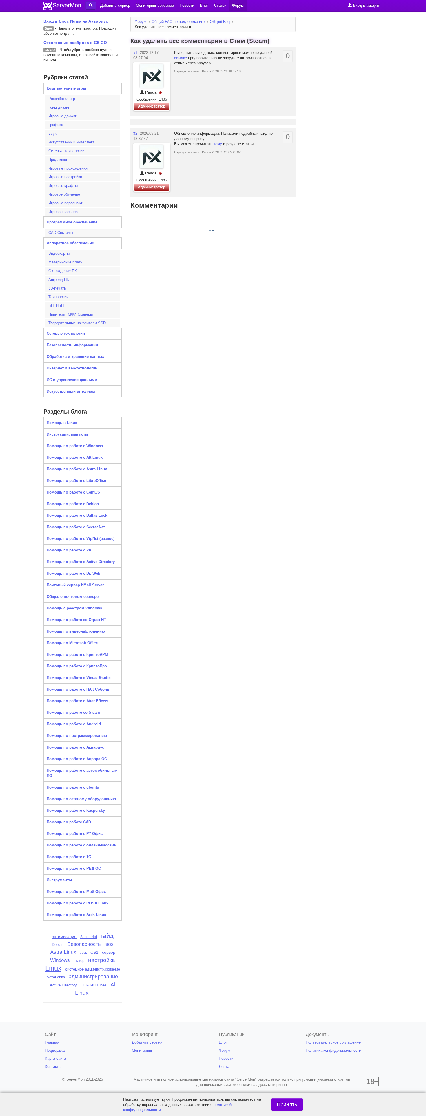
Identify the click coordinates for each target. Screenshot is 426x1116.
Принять (287, 1104)
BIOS (109, 944)
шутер (79, 960)
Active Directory (63, 985)
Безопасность (84, 944)
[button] (90, 5)
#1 (135, 52)
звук (83, 953)
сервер (108, 952)
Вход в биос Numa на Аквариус (75, 21)
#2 (135, 133)
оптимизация (64, 936)
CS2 (94, 952)
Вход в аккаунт (366, 5)
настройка (101, 960)
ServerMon (67, 5)
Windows (60, 960)
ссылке (181, 58)
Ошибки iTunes (94, 985)
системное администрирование (92, 969)
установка (56, 977)
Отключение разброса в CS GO (75, 42)
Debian (57, 944)
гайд (107, 936)
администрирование (93, 977)
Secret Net (88, 937)
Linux (53, 968)
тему (218, 144)
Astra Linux (63, 952)
